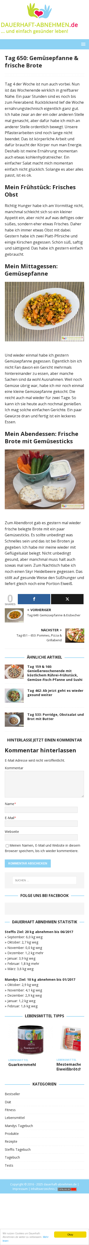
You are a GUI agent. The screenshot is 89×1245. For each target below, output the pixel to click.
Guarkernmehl (22, 1064)
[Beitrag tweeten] (67, 599)
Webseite (12, 831)
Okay (70, 1234)
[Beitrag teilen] (34, 599)
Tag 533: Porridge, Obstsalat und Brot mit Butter (55, 716)
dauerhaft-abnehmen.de (60, 1184)
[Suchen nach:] (44, 880)
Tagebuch (12, 1157)
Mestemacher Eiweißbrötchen (71, 1067)
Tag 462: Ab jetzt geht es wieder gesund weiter (55, 692)
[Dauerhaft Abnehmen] (39, 36)
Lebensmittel (15, 1117)
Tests (9, 1165)
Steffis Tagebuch (18, 1149)
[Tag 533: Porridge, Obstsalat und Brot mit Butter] (14, 719)
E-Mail (9, 818)
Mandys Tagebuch (19, 1125)
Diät (8, 1102)
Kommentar (14, 768)
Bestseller (12, 1094)
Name (9, 804)
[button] (82, 44)
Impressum (20, 1189)
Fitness (10, 1110)
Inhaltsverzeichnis (43, 1189)
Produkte (12, 1133)
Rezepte (11, 1141)
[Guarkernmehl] (30, 1040)
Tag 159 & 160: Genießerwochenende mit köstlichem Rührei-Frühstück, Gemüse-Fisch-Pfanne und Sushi (54, 673)
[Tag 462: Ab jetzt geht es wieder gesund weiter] (14, 696)
